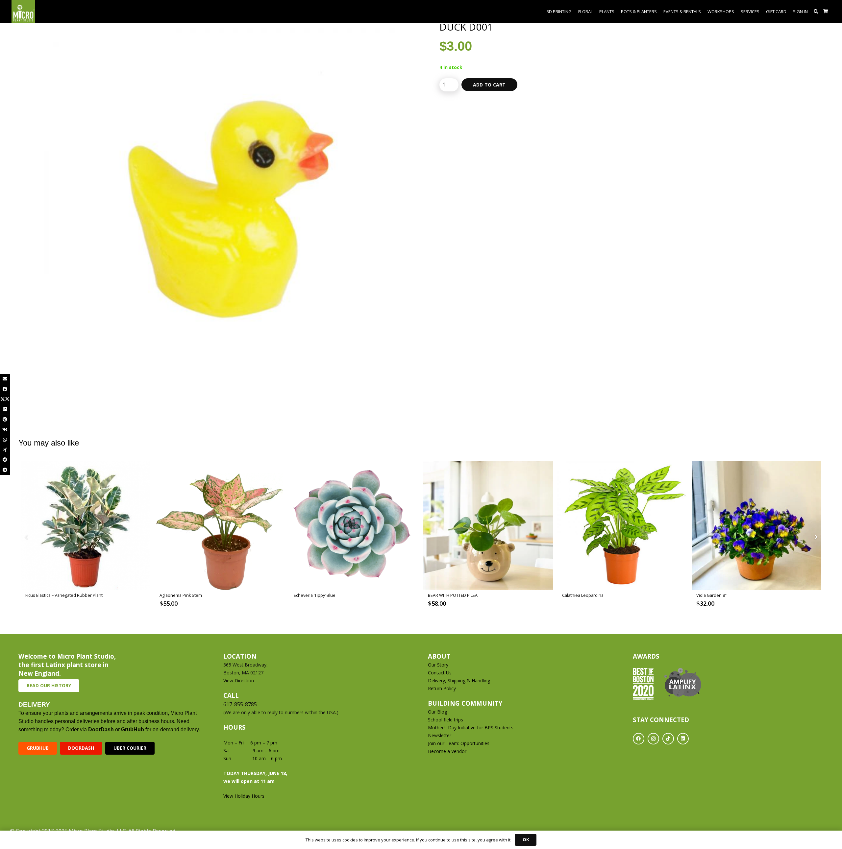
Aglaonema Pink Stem (181, 595)
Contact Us (440, 672)
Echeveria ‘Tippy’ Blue (314, 595)
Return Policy (442, 688)
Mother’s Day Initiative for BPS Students (470, 727)
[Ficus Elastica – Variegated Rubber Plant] (85, 525)
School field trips (445, 719)
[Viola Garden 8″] (756, 525)
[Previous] (26, 537)
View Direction (238, 680)
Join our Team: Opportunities (458, 743)
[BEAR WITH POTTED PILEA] (488, 525)
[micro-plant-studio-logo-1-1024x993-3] (23, 11)
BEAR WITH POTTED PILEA (453, 595)
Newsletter (439, 735)
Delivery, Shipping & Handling (459, 680)
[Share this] (5, 389)
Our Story (438, 665)
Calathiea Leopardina (583, 595)
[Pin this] (5, 419)
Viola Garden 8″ (711, 595)
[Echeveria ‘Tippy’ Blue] (354, 525)
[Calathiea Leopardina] (622, 525)
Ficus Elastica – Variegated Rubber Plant (64, 595)
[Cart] (825, 11)
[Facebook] (638, 738)
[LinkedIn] (683, 738)
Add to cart (489, 85)
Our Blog (437, 712)
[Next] (815, 537)
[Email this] (5, 379)
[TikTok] (668, 738)
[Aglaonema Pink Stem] (220, 525)
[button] (816, 11)
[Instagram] (653, 738)
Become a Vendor (447, 751)
